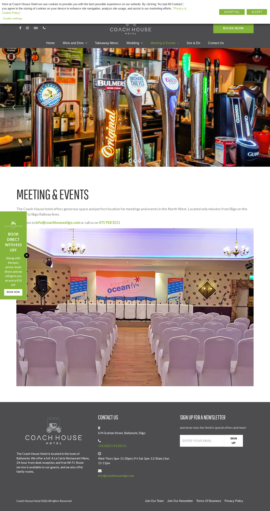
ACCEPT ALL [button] (232, 11)
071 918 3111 (109, 222)
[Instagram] (27, 28)
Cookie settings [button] (12, 18)
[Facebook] (20, 28)
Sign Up (233, 441)
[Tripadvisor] (36, 28)
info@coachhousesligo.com (58, 222)
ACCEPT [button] (257, 11)
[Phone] (44, 28)
